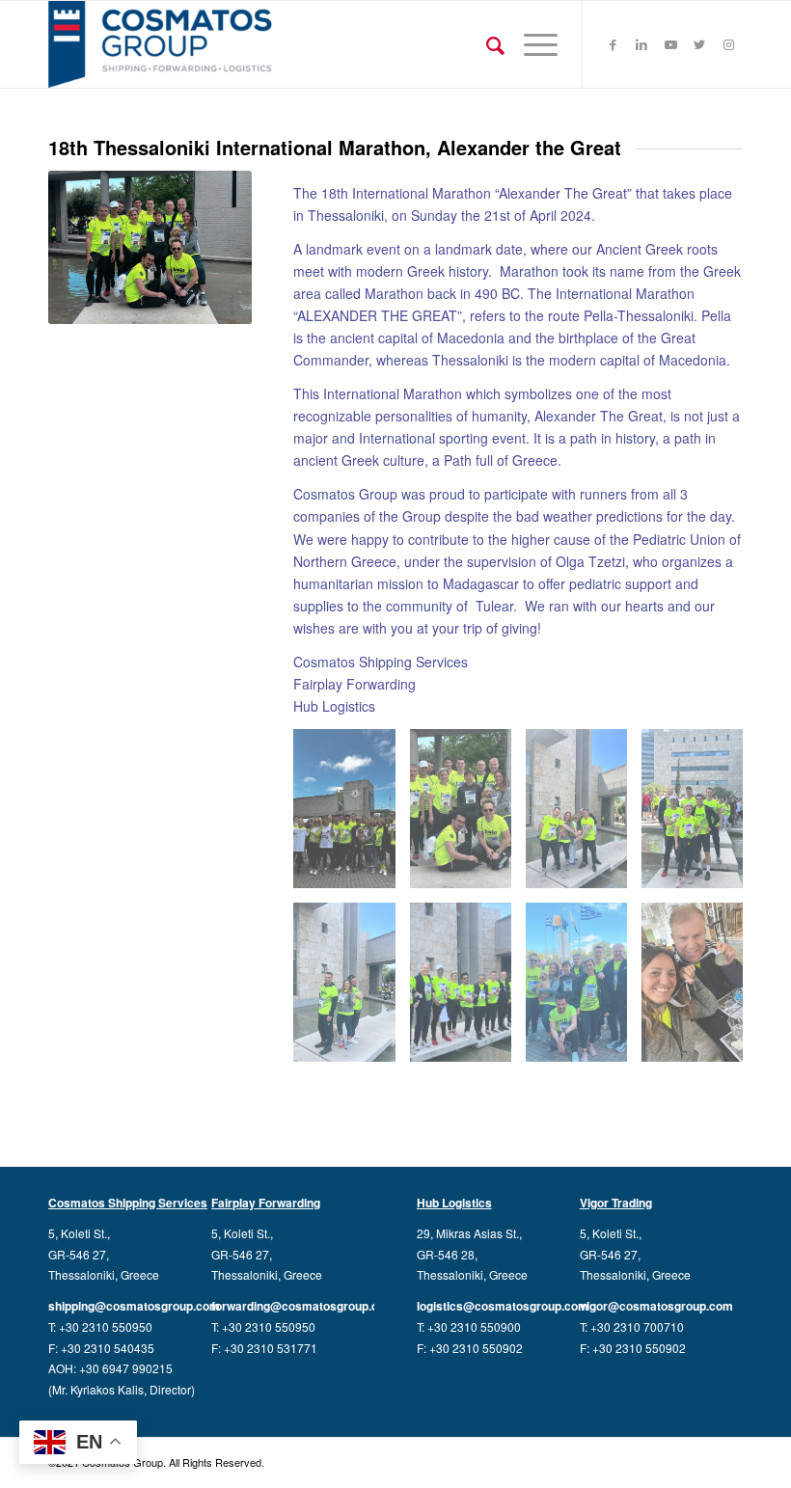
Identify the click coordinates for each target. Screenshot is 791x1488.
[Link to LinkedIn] (641, 44)
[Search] (486, 44)
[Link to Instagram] (728, 44)
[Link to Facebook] (612, 44)
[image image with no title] (351, 816)
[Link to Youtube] (670, 44)
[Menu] (531, 44)
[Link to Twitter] (699, 44)
